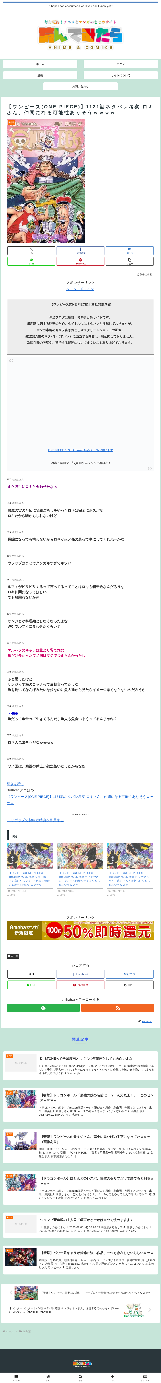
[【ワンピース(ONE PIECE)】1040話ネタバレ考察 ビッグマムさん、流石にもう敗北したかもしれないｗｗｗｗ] (130, 856)
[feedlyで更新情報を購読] (43, 1008)
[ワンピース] (80, 401)
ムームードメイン (80, 289)
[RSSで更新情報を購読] (117, 1008)
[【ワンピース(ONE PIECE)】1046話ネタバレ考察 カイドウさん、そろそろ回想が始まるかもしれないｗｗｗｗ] (80, 856)
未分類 (14, 956)
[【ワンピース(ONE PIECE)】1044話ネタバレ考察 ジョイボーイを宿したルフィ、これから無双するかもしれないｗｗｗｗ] (30, 856)
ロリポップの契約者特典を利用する (35, 820)
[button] (130, 261)
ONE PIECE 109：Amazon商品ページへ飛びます (80, 450)
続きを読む (15, 784)
